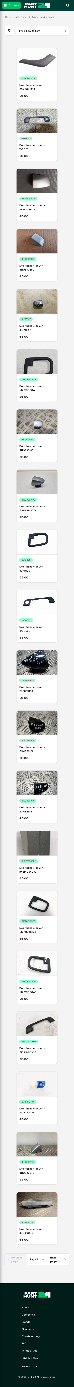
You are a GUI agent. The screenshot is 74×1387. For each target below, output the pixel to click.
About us (27, 1307)
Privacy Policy (30, 1357)
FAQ (24, 1343)
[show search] (67, 5)
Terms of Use (29, 1350)
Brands (26, 1321)
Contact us (28, 1329)
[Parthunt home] (37, 1295)
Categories (20, 17)
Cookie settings (31, 1336)
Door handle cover (43, 17)
